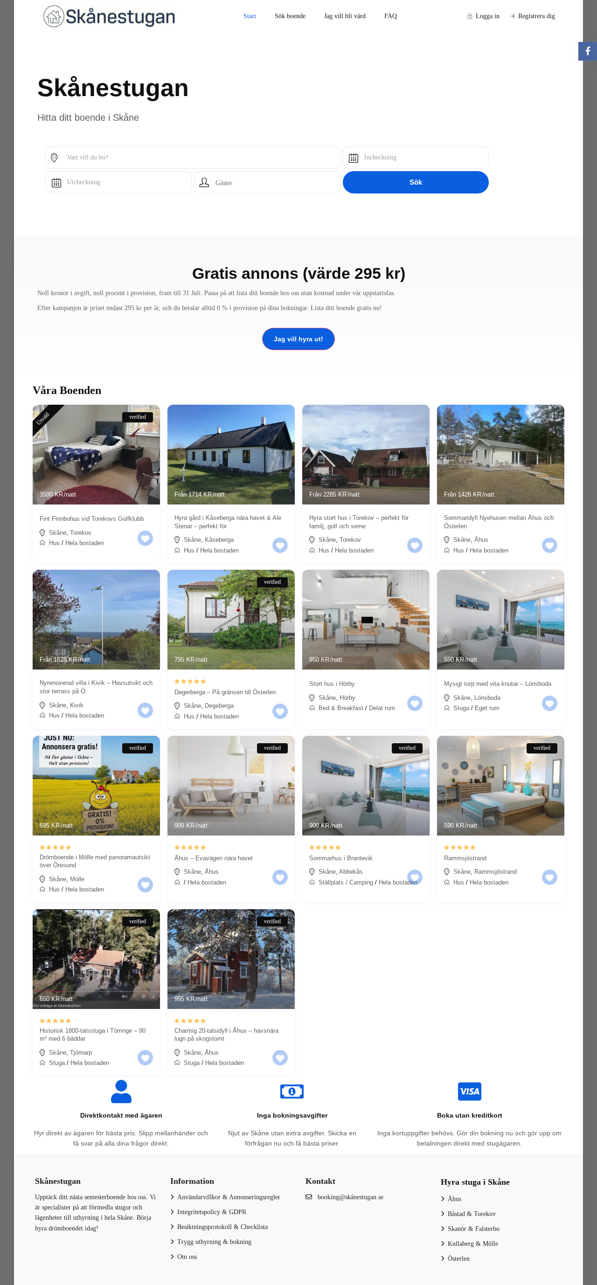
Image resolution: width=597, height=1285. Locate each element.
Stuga (461, 708)
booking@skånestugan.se (350, 1197)
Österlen (459, 1258)
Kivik (76, 705)
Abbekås (351, 871)
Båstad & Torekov (472, 1213)
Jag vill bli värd (345, 16)
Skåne (57, 532)
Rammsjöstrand (495, 871)
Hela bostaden (84, 542)
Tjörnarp (81, 1052)
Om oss (187, 1256)
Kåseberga (219, 539)
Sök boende (290, 16)
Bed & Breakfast (341, 708)
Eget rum (487, 708)
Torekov (80, 532)
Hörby (347, 697)
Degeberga (219, 705)
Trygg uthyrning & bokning (214, 1241)
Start (249, 16)
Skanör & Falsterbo (474, 1228)
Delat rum (382, 708)
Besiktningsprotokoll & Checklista (222, 1226)
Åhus (481, 539)
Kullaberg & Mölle (473, 1243)
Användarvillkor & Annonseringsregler (228, 1197)
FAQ (390, 16)
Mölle (77, 879)
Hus (54, 542)
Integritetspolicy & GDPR (211, 1212)
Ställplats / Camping (346, 882)
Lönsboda (487, 697)
